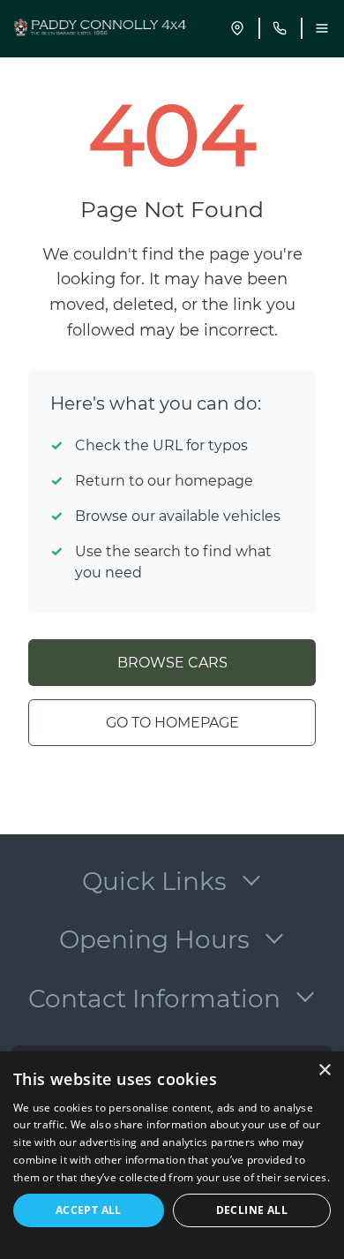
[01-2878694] (279, 28)
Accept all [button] (89, 1210)
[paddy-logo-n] (103, 28)
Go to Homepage (172, 722)
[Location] (237, 28)
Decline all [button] (252, 1210)
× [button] (324, 1070)
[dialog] (172, 1155)
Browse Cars (172, 662)
